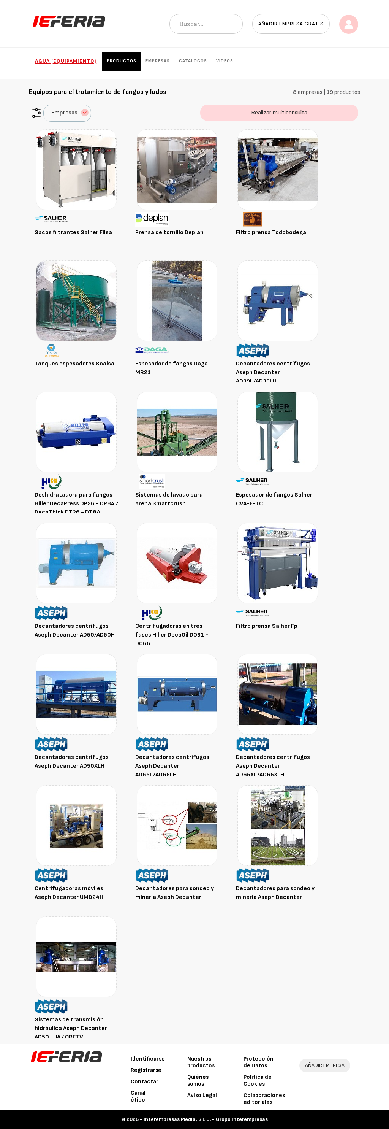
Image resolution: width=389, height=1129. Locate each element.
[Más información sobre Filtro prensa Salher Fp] (277, 563)
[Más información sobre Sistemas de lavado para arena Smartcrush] (177, 431)
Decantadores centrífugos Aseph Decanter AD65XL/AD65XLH (273, 766)
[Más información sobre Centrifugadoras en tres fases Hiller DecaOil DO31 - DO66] (177, 563)
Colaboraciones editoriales (264, 1099)
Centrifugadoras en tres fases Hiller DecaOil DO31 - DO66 (171, 634)
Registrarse (146, 1070)
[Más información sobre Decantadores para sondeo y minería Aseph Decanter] (177, 825)
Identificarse (148, 1058)
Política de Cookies (258, 1080)
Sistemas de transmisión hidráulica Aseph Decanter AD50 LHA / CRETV (71, 1028)
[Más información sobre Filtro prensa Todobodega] (277, 169)
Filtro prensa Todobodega (271, 232)
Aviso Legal (202, 1095)
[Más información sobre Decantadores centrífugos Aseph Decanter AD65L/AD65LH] (177, 694)
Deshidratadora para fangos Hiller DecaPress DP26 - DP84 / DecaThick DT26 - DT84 (76, 503)
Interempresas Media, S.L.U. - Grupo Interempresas (206, 1119)
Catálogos (193, 61)
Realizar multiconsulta (279, 112)
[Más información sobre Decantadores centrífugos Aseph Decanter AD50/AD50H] (76, 563)
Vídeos (224, 61)
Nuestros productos (201, 1062)
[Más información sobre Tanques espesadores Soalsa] (76, 300)
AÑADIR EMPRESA (325, 1065)
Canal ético (138, 1096)
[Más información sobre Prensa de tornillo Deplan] (177, 169)
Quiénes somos (198, 1080)
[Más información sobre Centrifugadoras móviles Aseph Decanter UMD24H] (76, 825)
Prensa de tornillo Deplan (169, 232)
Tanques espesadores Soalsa (74, 363)
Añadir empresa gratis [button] (291, 24)
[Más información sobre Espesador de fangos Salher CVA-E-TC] (277, 431)
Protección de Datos (259, 1062)
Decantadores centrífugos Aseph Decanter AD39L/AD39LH (273, 372)
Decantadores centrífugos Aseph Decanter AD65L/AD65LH (172, 766)
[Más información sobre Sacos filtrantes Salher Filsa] (76, 169)
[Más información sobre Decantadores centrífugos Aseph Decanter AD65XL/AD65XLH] (277, 694)
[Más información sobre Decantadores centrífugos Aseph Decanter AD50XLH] (76, 694)
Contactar (144, 1081)
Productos (121, 61)
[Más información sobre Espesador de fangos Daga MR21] (177, 300)
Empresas (157, 61)
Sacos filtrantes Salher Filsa (73, 232)
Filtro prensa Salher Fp (266, 626)
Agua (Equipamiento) (65, 61)
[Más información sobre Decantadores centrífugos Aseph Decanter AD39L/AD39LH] (277, 300)
